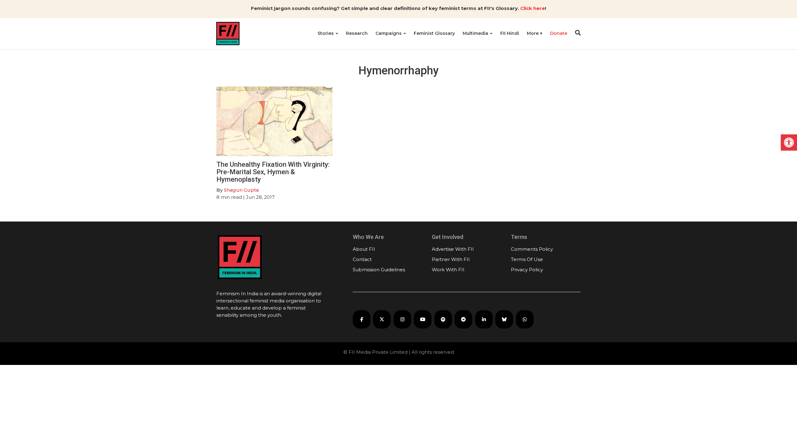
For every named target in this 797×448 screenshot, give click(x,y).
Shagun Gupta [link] (241, 190)
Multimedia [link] (476, 33)
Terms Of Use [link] (527, 259)
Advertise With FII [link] (453, 249)
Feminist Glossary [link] (434, 33)
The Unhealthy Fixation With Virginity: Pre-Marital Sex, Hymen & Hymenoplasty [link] (273, 172)
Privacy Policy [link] (527, 270)
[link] (789, 142)
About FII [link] (364, 249)
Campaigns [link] (389, 33)
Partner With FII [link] (451, 259)
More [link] (533, 33)
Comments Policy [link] (532, 249)
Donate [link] (558, 33)
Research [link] (357, 33)
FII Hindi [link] (509, 33)
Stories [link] (326, 33)
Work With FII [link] (448, 270)
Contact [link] (362, 259)
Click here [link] (532, 8)
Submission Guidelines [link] (379, 270)
